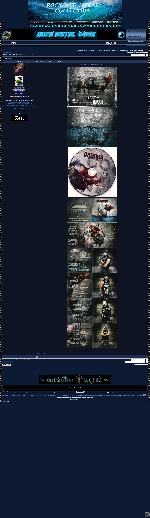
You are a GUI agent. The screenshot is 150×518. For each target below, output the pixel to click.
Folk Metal (111, 395)
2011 (86, 395)
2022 (83, 397)
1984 (144, 392)
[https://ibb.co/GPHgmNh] (92, 197)
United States (65, 395)
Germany (86, 392)
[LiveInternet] (28, 97)
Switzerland (102, 392)
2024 (88, 397)
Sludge (114, 395)
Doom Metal (32, 395)
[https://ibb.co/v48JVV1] (92, 348)
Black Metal (40, 392)
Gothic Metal (51, 395)
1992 (35, 395)
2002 (93, 395)
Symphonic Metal (104, 395)
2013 (117, 395)
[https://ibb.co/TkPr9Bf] (92, 222)
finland (58, 397)
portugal (40, 395)
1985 (146, 392)
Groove (132, 395)
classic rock (77, 397)
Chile (119, 395)
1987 (19, 395)
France (88, 395)
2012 (91, 395)
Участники (102, 50)
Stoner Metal (129, 395)
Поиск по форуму (139, 50)
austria (84, 395)
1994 (70, 395)
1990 (26, 395)
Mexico (30, 392)
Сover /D (22, 54)
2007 (115, 392)
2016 (135, 395)
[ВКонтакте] (20, 97)
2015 (125, 395)
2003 (3, 395)
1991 (72, 395)
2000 (90, 392)
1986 (123, 395)
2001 (61, 397)
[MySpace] (27, 97)
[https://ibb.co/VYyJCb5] (92, 322)
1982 (130, 392)
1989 (68, 395)
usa (108, 392)
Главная (130, 41)
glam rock (92, 392)
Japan (64, 392)
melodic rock (139, 392)
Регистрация (136, 41)
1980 (74, 395)
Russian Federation (139, 395)
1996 (61, 395)
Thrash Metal (6, 392)
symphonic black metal (120, 392)
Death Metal (48, 392)
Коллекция (4, 54)
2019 (28, 395)
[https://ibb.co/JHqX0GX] (92, 146)
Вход (142, 41)
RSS (143, 36)
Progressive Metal (97, 395)
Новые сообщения (93, 50)
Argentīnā (27, 392)
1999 (9, 395)
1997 (106, 392)
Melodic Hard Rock (65, 397)
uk (108, 395)
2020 (81, 395)
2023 (92, 397)
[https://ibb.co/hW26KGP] (92, 106)
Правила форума (110, 50)
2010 (55, 395)
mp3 (145, 394)
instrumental (6, 395)
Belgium (112, 392)
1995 (79, 395)
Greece (76, 395)
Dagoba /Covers (27, 54)
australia (73, 397)
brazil (37, 392)
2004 (11, 395)
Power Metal (60, 392)
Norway (53, 392)
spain (48, 395)
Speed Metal (14, 395)
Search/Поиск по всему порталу (124, 50)
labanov (19, 61)
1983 (132, 392)
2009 (42, 395)
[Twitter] (22, 97)
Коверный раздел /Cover (13, 54)
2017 (80, 397)
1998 (99, 392)
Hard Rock (68, 392)
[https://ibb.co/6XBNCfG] (92, 272)
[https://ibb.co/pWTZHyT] (92, 297)
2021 (85, 397)
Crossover (45, 395)
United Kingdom (13, 392)
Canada (24, 395)
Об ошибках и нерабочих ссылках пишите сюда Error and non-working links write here (19, 101)
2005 (56, 392)
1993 (37, 395)
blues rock (73, 392)
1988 (21, 395)
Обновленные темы (81, 50)
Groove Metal (126, 392)
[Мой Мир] (25, 97)
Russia (44, 392)
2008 (110, 392)
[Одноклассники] (23, 97)
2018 (57, 395)
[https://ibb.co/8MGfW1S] (92, 247)
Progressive (34, 392)
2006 (18, 395)
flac (89, 397)
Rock (143, 392)
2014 (121, 395)
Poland (59, 395)
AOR (70, 397)
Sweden (96, 392)
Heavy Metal (80, 392)
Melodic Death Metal (21, 392)
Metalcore (134, 392)
